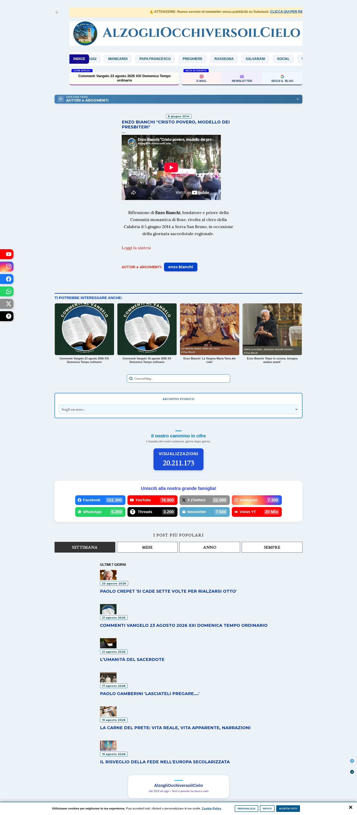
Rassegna (202, 59)
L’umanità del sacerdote (132, 659)
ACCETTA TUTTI (288, 808)
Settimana (85, 547)
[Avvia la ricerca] (131, 378)
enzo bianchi (180, 267)
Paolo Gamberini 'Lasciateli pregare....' (149, 693)
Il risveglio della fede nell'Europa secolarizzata (165, 761)
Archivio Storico (178, 399)
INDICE (79, 59)
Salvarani (233, 59)
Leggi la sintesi (136, 247)
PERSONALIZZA (246, 808)
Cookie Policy (211, 808)
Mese (147, 547)
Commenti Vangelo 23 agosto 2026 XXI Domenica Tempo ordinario (124, 78)
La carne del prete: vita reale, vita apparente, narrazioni (175, 727)
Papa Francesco (133, 59)
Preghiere (171, 59)
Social (261, 59)
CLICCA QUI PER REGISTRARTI (278, 11)
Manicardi (96, 59)
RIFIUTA (267, 808)
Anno (209, 547)
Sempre (272, 547)
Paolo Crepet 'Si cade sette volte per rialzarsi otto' (168, 591)
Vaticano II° (290, 59)
